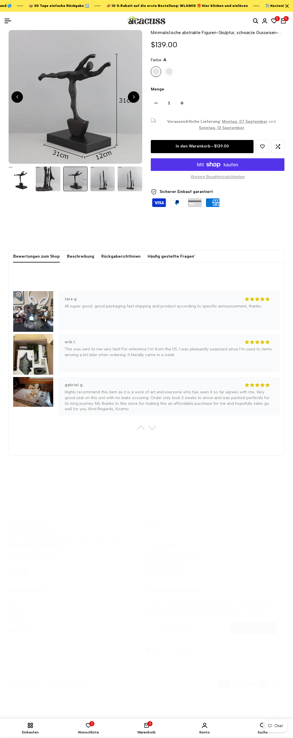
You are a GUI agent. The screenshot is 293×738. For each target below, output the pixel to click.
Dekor (14, 602)
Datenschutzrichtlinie (165, 563)
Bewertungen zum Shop (36, 256)
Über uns (154, 535)
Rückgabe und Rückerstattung (174, 553)
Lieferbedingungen (164, 544)
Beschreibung (80, 256)
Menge (157, 89)
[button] (262, 146)
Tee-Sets (17, 621)
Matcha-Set (20, 630)
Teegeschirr (20, 640)
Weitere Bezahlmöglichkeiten (218, 176)
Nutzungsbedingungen (167, 572)
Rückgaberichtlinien (120, 256)
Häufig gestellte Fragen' (171, 256)
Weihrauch (19, 612)
